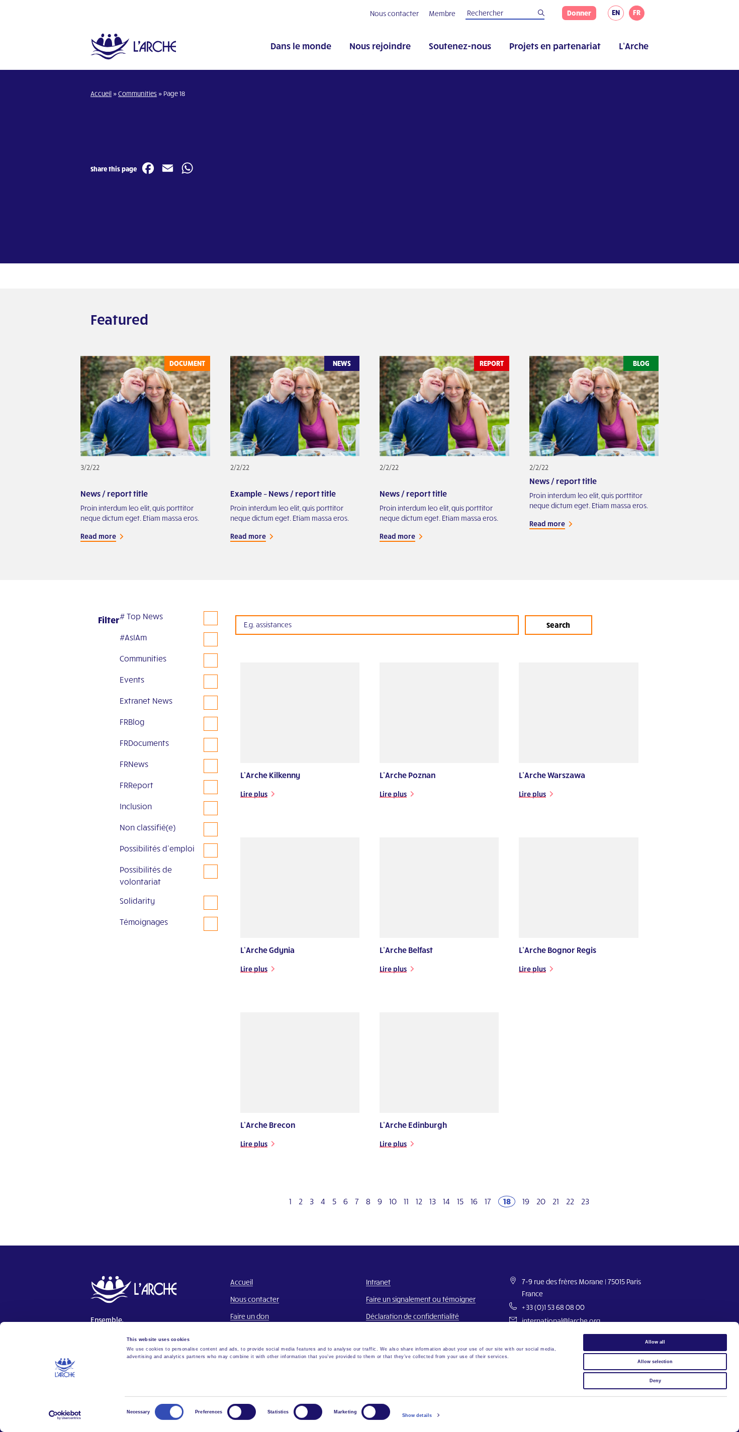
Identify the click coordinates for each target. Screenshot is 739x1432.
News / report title (114, 493)
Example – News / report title (283, 493)
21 (555, 1201)
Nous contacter (394, 13)
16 (474, 1201)
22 (570, 1201)
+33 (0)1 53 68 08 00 (553, 1307)
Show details (417, 1415)
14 (446, 1201)
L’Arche (634, 45)
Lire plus (253, 794)
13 (432, 1201)
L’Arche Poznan (407, 775)
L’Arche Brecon (267, 1124)
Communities (137, 93)
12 (419, 1201)
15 (460, 1201)
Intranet (378, 1282)
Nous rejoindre (380, 45)
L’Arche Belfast (406, 949)
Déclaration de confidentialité (412, 1316)
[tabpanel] (145, 460)
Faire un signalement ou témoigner (421, 1299)
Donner (579, 13)
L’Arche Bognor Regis (557, 949)
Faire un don (249, 1316)
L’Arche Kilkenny (270, 775)
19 (525, 1201)
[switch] (241, 1412)
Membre (442, 13)
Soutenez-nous (460, 45)
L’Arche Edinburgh (413, 1124)
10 (393, 1201)
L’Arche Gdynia (267, 949)
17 (488, 1201)
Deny (655, 1380)
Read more (98, 536)
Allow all (655, 1342)
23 (585, 1201)
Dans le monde (300, 45)
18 (507, 1201)
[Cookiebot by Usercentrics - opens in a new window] (65, 1415)
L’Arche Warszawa (552, 775)
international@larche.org (561, 1320)
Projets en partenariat (555, 45)
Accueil (101, 93)
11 (406, 1201)
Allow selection (655, 1361)
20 (540, 1201)
